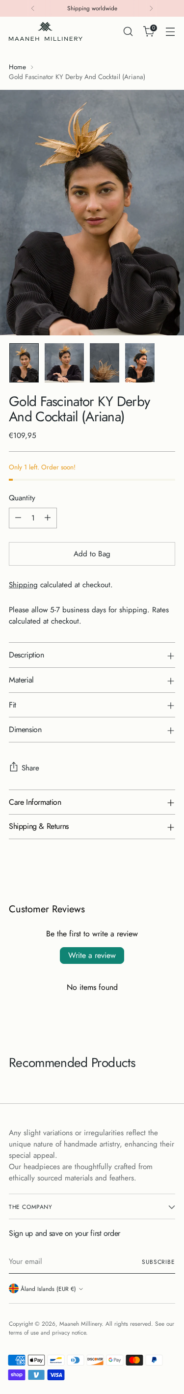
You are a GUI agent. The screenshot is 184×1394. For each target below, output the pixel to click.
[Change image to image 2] (64, 363)
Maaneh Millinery (80, 1323)
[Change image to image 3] (104, 363)
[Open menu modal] (170, 32)
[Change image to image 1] (24, 363)
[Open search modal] (128, 32)
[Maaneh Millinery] (45, 31)
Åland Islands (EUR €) (48, 1289)
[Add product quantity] (47, 518)
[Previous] (33, 8)
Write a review (92, 955)
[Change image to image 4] (140, 363)
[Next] (151, 8)
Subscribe (158, 1261)
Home (17, 67)
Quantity (22, 497)
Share (30, 768)
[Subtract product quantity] (18, 518)
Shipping (23, 584)
